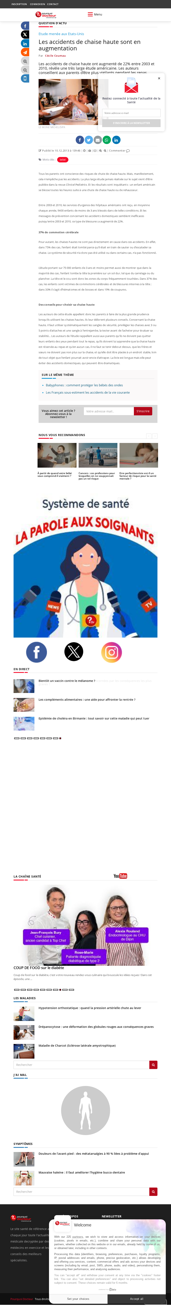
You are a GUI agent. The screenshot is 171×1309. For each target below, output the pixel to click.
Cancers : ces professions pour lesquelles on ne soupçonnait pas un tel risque (97, 475)
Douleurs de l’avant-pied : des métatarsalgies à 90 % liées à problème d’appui (94, 1154)
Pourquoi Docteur (22, 1299)
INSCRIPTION (19, 4)
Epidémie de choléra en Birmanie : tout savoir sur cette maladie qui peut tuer (94, 718)
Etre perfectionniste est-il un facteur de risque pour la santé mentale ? (137, 475)
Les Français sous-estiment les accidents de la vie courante (88, 392)
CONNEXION (37, 4)
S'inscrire (143, 411)
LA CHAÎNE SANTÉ (27, 876)
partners (77, 1236)
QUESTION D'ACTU (53, 23)
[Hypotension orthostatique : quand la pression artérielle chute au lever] (24, 1013)
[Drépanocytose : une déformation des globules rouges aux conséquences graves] (24, 1032)
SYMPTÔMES (23, 1144)
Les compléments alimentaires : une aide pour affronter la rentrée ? (87, 700)
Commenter (117, 150)
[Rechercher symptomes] (153, 1192)
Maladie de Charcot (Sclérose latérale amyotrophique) (77, 1045)
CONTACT (53, 4)
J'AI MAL (20, 1075)
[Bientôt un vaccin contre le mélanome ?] (24, 686)
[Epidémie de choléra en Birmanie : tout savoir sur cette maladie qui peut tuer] (24, 724)
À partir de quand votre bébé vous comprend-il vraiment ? (55, 474)
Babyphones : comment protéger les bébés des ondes (84, 385)
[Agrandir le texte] (25, 61)
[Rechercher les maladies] (153, 1065)
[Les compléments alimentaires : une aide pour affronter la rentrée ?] (24, 705)
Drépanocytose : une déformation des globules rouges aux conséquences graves (96, 1027)
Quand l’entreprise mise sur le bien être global (52, 967)
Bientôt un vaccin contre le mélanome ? (67, 681)
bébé (63, 159)
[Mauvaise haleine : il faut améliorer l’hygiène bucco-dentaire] (24, 1178)
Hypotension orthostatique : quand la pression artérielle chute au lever (90, 1008)
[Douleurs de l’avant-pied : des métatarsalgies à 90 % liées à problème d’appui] (24, 1159)
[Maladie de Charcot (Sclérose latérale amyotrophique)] (24, 1051)
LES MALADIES (25, 998)
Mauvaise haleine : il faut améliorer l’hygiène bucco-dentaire (82, 1172)
